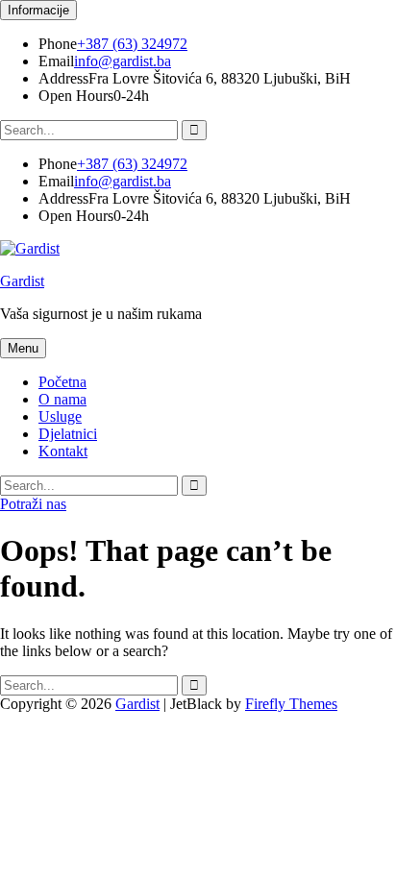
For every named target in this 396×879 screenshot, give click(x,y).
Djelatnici (67, 434)
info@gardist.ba (122, 61)
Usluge (60, 416)
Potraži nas (33, 504)
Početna (62, 382)
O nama (62, 399)
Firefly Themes (291, 704)
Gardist (22, 281)
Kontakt (62, 451)
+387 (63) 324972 (132, 44)
